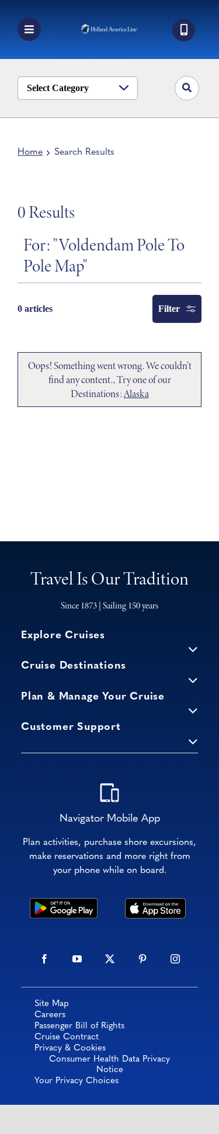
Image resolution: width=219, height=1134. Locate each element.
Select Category (58, 88)
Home (30, 152)
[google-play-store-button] (63, 903)
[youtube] (77, 958)
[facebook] (44, 958)
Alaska (136, 394)
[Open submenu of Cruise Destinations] (193, 679)
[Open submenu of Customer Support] (193, 741)
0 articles (35, 309)
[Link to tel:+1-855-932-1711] (183, 30)
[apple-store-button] (155, 903)
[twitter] (109, 958)
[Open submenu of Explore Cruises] (193, 649)
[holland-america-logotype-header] (109, 29)
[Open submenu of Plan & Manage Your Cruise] (193, 710)
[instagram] (175, 958)
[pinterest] (142, 958)
